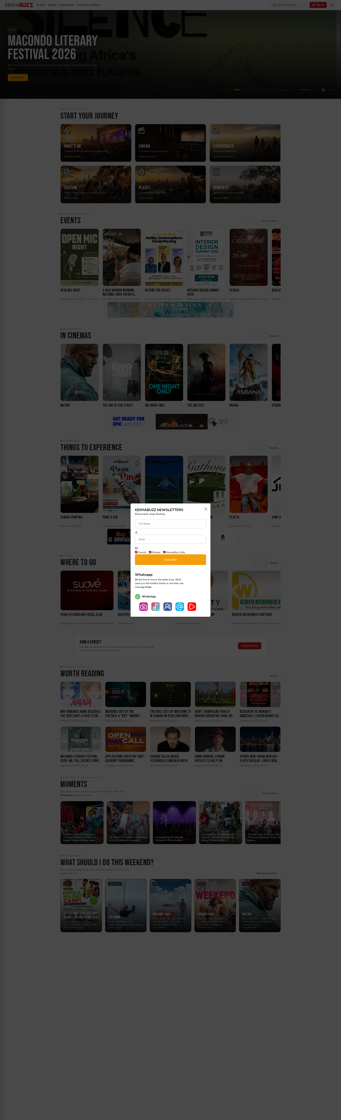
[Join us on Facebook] (167, 606)
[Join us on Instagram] (143, 606)
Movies (155, 552)
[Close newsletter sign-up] (204, 509)
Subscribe (170, 559)
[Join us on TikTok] (155, 606)
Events (141, 552)
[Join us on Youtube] (192, 606)
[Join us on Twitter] (179, 606)
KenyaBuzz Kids (175, 552)
